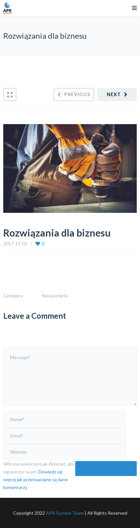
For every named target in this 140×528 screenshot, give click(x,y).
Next (114, 94)
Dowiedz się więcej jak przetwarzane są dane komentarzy (35, 479)
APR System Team (65, 513)
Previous (77, 94)
